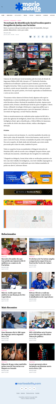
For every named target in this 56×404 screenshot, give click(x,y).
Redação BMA (7, 32)
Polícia (31, 15)
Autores (23, 393)
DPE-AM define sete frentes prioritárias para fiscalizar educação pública (40, 334)
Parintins (38, 15)
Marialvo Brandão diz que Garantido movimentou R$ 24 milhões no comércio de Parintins (13, 262)
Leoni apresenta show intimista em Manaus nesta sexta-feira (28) (40, 366)
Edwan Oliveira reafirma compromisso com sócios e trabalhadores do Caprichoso (41, 295)
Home (2, 15)
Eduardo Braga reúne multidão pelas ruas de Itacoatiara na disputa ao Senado (14, 366)
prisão (19, 20)
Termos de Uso (30, 393)
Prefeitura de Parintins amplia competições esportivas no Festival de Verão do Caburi (41, 261)
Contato (37, 393)
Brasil (25, 15)
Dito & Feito (18, 15)
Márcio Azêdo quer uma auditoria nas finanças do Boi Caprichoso (13, 295)
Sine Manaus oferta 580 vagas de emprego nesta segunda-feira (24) (13, 334)
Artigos (52, 15)
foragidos (13, 20)
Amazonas (9, 15)
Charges (45, 15)
